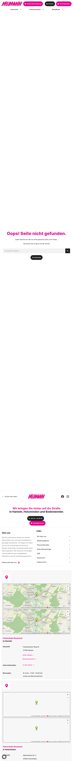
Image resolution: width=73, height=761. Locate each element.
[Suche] (67, 250)
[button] (4, 757)
